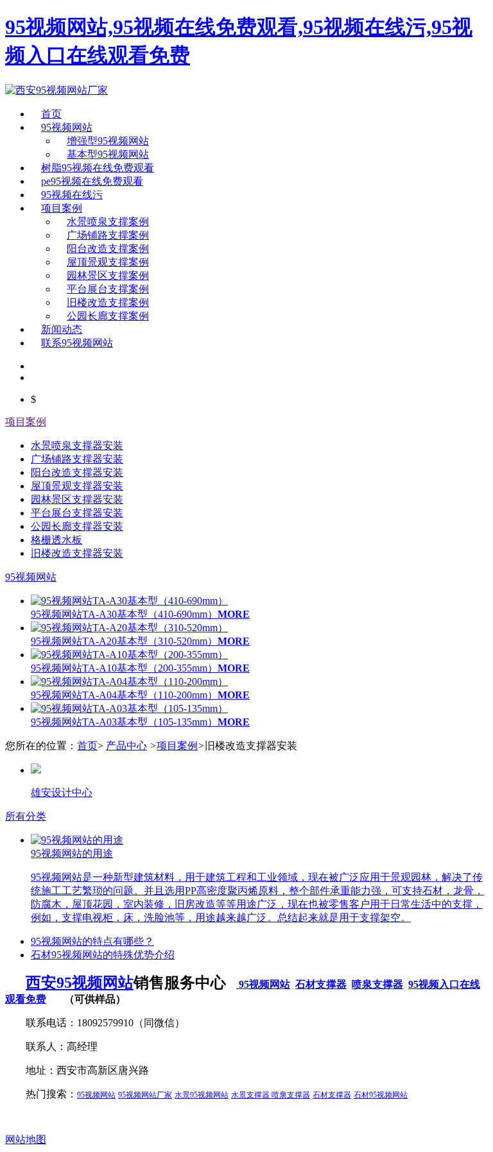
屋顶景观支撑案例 (108, 262)
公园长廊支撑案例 (108, 315)
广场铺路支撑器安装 (77, 458)
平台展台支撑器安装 (77, 512)
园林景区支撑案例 (108, 275)
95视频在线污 (72, 194)
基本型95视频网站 (108, 154)
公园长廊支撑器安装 (77, 526)
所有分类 (25, 816)
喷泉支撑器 (377, 984)
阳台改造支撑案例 (108, 248)
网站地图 (25, 1139)
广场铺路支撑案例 (108, 235)
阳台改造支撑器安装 (77, 472)
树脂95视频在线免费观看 (97, 167)
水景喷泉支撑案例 (108, 221)
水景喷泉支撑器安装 (77, 445)
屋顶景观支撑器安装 (77, 485)
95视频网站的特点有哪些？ (92, 941)
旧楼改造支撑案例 (108, 302)
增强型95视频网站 (108, 140)
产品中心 (126, 745)
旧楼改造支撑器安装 (77, 553)
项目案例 (61, 208)
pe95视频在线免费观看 (92, 181)
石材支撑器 (321, 984)
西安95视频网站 (80, 982)
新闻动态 (61, 329)
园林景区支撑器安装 (77, 499)
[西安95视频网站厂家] (56, 90)
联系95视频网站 (77, 342)
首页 (51, 113)
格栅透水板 (56, 539)
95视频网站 (66, 127)
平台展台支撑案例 (108, 289)
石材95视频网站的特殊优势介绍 (103, 954)
